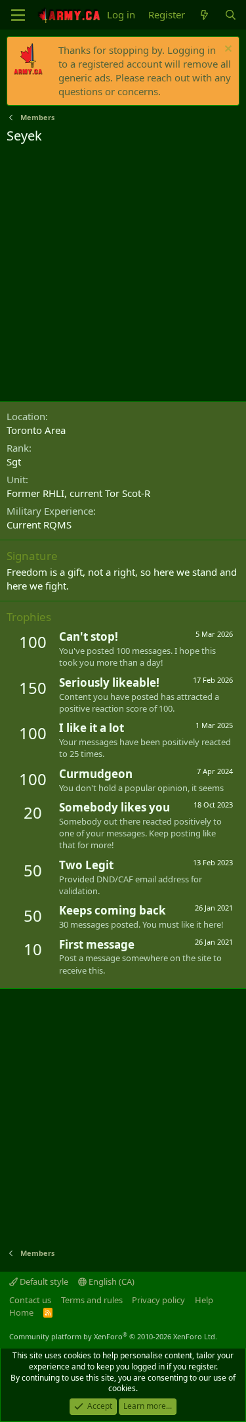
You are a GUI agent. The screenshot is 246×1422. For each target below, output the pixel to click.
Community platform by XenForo (113, 1336)
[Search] (230, 15)
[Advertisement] (123, 275)
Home (21, 1312)
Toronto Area (36, 430)
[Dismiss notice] (226, 50)
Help (204, 1300)
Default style (43, 1281)
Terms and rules (92, 1300)
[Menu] (18, 15)
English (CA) (110, 1281)
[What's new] (204, 15)
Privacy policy (158, 1300)
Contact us (30, 1300)
